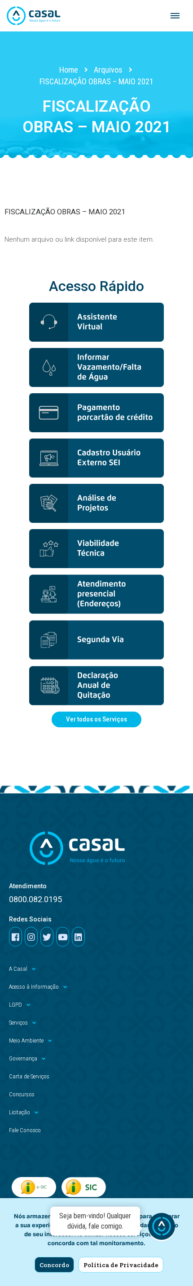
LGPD (15, 1004)
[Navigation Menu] (175, 16)
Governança (23, 1058)
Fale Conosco (25, 1130)
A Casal (18, 968)
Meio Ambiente (26, 1040)
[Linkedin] (78, 937)
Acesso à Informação (34, 986)
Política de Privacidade (120, 1265)
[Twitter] (46, 937)
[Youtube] (62, 937)
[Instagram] (31, 937)
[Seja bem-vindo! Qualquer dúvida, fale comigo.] (161, 1227)
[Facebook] (15, 937)
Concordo (54, 1265)
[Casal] (34, 15)
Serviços (18, 1022)
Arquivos (108, 69)
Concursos (22, 1094)
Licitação (19, 1112)
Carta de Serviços (29, 1076)
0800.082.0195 (35, 899)
